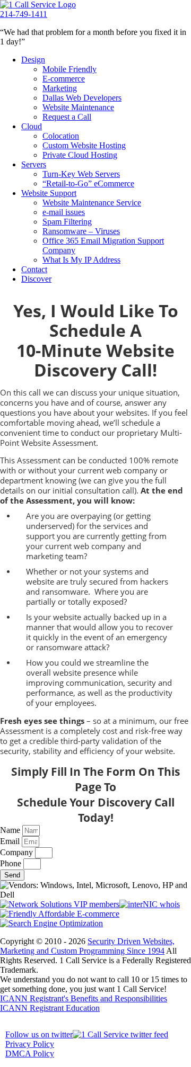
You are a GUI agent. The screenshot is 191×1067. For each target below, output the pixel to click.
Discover (36, 278)
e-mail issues (63, 212)
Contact (34, 269)
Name (11, 830)
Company (17, 852)
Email (11, 841)
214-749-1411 (23, 14)
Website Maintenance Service (91, 202)
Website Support (48, 193)
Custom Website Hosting (84, 145)
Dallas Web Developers (81, 97)
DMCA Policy (29, 1053)
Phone (11, 863)
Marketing (59, 88)
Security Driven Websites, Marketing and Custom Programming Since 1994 (87, 946)
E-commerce (63, 78)
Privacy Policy (29, 1043)
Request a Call (66, 116)
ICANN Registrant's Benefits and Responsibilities (83, 998)
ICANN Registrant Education (50, 1007)
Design (33, 59)
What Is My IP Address (81, 259)
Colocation (60, 135)
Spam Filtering (67, 221)
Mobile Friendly (69, 69)
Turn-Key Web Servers (81, 173)
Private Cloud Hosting (79, 154)
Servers (33, 164)
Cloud (31, 126)
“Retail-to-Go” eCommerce (88, 183)
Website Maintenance (78, 107)
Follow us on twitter (39, 1034)
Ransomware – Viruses (81, 231)
